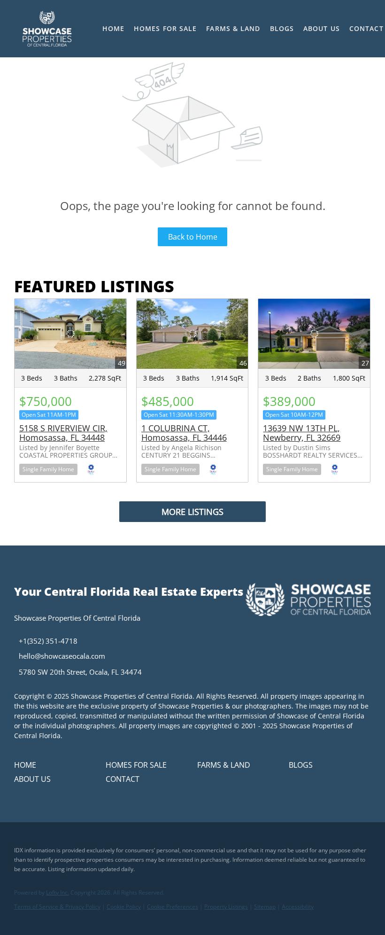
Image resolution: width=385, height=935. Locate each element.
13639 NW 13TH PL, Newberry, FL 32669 (301, 432)
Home (113, 28)
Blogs (282, 28)
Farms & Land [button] (233, 28)
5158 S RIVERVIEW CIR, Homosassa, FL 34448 (63, 432)
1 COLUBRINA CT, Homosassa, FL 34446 (184, 432)
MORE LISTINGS (192, 511)
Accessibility (298, 907)
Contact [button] (366, 28)
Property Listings (226, 907)
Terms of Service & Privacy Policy (57, 907)
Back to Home (192, 237)
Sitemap (265, 907)
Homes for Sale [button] (165, 28)
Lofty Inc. (57, 892)
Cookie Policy (124, 907)
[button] (46, 28)
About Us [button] (321, 28)
